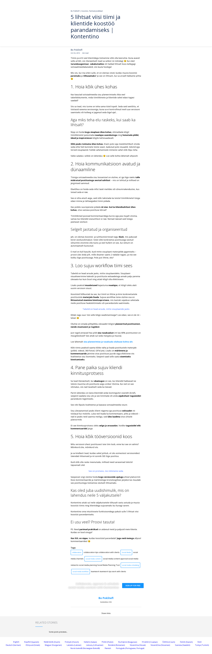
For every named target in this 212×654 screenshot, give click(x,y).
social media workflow (81, 571)
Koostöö (84, 11)
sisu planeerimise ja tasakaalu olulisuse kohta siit (108, 341)
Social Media (126, 552)
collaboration (76, 552)
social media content (93, 559)
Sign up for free (132, 585)
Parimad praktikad (96, 11)
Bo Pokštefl (76, 49)
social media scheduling (130, 565)
